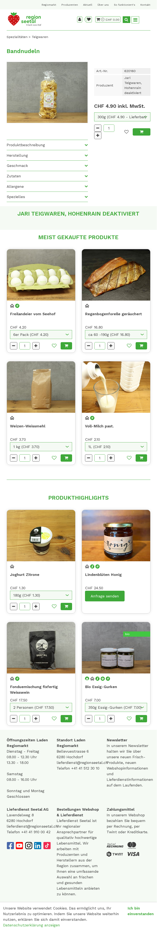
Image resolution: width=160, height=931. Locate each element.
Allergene (15, 186)
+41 (75, 768)
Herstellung (17, 155)
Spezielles (16, 196)
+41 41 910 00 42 (35, 832)
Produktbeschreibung (26, 145)
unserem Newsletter (130, 745)
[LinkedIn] (37, 845)
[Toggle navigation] (135, 20)
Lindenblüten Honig (103, 574)
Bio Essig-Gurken (101, 687)
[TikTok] (46, 845)
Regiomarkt (49, 4)
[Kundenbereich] (79, 19)
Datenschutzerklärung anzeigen (31, 925)
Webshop (90, 809)
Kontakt (145, 4)
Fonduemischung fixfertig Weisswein (34, 690)
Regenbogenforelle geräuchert (113, 314)
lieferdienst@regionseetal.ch (82, 762)
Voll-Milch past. (99, 426)
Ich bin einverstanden (141, 911)
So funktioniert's (124, 4)
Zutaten (14, 176)
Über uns (103, 4)
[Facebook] (10, 845)
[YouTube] (19, 845)
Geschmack (17, 165)
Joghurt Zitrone (24, 574)
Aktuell (87, 4)
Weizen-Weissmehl (27, 426)
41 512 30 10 (89, 768)
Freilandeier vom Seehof (33, 314)
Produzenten (69, 4)
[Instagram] (28, 845)
